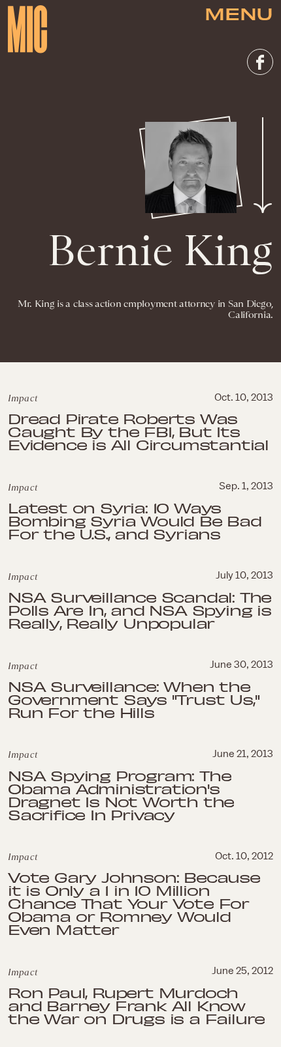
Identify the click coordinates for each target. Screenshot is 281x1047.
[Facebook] (260, 62)
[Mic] (27, 29)
